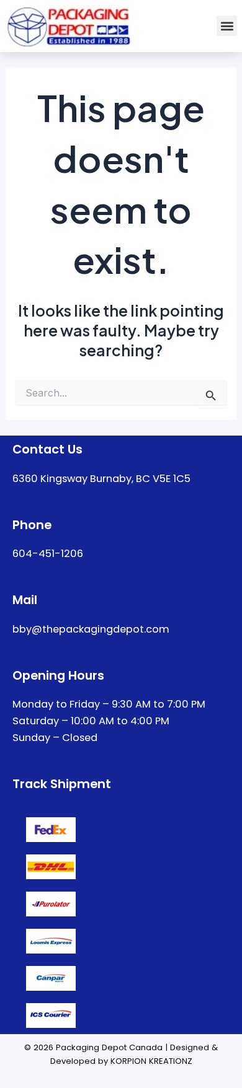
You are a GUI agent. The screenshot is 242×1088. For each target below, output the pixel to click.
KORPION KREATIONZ (151, 1061)
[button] (227, 25)
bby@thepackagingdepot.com (90, 629)
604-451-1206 (47, 553)
